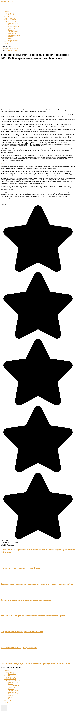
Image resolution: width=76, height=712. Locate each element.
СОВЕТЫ (7, 42)
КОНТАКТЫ (8, 43)
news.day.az (4, 163)
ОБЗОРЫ (7, 16)
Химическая (12, 33)
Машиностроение (13, 26)
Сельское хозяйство (14, 35)
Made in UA (12, 15)
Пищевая (11, 30)
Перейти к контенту (7, 1)
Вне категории (13, 40)
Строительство (13, 31)
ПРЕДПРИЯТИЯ (9, 13)
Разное (10, 38)
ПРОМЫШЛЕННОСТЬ (12, 21)
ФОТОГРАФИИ (9, 18)
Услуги (10, 36)
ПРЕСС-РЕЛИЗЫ (10, 20)
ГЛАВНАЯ (8, 11)
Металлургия (12, 28)
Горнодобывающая (14, 23)
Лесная (10, 25)
